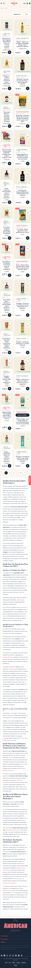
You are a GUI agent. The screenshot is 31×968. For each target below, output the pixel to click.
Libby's (19, 780)
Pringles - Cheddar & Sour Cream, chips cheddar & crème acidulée (22, 459)
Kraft (3, 186)
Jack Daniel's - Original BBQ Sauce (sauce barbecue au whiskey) (22, 193)
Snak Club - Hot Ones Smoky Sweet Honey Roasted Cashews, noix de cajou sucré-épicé (22, 118)
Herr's (18, 830)
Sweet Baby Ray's (5, 298)
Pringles (18, 301)
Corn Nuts (5, 225)
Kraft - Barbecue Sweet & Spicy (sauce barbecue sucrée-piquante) (6, 193)
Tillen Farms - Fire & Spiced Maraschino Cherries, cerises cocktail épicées (6, 43)
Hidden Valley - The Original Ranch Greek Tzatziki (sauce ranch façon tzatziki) (22, 421)
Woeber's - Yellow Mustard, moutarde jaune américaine (6, 79)
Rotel (13, 830)
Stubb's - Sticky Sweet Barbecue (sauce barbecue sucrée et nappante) (22, 382)
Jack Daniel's (19, 188)
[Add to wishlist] (9, 22)
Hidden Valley (6, 410)
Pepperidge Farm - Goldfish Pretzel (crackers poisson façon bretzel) (22, 157)
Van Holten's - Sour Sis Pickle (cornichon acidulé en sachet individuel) (6, 343)
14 (20, 473)
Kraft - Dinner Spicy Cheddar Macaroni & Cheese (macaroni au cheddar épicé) (22, 267)
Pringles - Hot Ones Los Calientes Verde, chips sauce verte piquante (22, 306)
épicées (19, 600)
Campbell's (6, 782)
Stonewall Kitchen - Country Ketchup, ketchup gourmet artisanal (7, 116)
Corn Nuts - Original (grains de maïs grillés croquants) (6, 230)
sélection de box (8, 890)
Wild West (7, 740)
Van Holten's (6, 260)
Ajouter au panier (9, 52)
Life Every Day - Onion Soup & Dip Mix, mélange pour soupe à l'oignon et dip (6, 153)
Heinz (10, 757)
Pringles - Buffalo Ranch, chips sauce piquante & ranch (7, 380)
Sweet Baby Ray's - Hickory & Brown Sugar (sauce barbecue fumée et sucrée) (6, 305)
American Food (6, 37)
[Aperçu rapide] (9, 25)
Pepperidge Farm (20, 152)
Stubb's (18, 377)
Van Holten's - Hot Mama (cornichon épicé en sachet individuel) (6, 265)
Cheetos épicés (7, 657)
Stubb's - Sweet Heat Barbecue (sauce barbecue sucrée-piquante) (6, 456)
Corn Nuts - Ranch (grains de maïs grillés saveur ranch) (22, 230)
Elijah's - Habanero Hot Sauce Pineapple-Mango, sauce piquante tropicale (22, 44)
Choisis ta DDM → (22, 415)
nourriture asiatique (10, 883)
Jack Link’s (24, 738)
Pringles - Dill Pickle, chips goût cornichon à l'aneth (22, 343)
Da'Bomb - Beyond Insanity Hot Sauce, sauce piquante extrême (22, 81)
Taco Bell (8, 830)
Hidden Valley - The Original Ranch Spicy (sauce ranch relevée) (6, 415)
